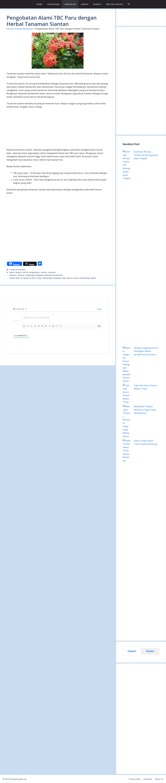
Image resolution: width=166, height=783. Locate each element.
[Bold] (24, 326)
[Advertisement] (57, 130)
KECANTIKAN (53, 4)
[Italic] (28, 326)
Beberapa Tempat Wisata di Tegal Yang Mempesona (144, 409)
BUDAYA (97, 4)
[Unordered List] (42, 326)
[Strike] (35, 326)
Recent (150, 651)
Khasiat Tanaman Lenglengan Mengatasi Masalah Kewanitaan (36, 275)
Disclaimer (148, 779)
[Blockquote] (46, 326)
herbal (25, 272)
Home (9, 28)
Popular (132, 651)
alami (11, 272)
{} (56, 326)
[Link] (53, 326)
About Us (159, 779)
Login (98, 309)
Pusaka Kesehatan (24, 28)
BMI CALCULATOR (114, 4)
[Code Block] (49, 326)
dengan (18, 272)
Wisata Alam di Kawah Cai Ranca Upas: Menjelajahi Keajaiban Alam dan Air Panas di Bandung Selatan (52, 278)
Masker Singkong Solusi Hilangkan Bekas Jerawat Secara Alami (146, 351)
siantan (44, 272)
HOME (39, 4)
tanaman (52, 272)
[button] (128, 4)
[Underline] (31, 326)
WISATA (84, 4)
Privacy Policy (135, 779)
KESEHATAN (70, 4)
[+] (60, 326)
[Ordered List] (38, 326)
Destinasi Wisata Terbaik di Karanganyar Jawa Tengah (146, 155)
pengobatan (34, 272)
